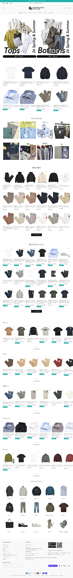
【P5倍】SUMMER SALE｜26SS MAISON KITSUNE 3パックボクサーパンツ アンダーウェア (53, 282)
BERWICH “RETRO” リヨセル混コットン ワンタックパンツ (19, 227)
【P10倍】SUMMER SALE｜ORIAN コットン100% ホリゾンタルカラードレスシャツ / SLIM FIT (53, 261)
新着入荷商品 (36, 167)
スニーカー (36, 531)
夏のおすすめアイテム (36, 244)
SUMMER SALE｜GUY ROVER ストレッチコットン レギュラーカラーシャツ (33, 434)
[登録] (22, 565)
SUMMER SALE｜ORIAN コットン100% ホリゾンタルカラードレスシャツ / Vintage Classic (11, 106)
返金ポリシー (5, 551)
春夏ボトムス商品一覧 (53, 56)
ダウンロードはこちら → (52, 557)
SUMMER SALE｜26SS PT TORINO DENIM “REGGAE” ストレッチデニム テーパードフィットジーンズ (30, 262)
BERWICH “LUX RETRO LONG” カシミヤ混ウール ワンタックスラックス (30, 227)
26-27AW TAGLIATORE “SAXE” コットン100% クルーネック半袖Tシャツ (21, 465)
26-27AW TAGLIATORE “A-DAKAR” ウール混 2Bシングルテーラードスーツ (45, 82)
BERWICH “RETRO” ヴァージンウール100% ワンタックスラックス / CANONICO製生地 (8, 227)
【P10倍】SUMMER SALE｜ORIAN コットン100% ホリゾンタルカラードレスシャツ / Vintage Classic (8, 435)
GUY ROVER (61, 161)
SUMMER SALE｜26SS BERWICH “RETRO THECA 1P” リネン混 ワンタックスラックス (9, 370)
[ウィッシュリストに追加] (18, 65)
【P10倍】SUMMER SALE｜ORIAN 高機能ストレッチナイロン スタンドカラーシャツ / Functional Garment (21, 435)
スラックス (22, 515)
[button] (4, 8)
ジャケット (22, 498)
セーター (49, 498)
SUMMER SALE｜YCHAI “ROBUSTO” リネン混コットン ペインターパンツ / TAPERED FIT (21, 370)
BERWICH (10, 140)
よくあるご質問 (6, 547)
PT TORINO (61, 140)
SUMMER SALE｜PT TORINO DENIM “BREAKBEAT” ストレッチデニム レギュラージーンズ (19, 261)
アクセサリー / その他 (63, 531)
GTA (27, 161)
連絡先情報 (61, 575)
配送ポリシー (47, 575)
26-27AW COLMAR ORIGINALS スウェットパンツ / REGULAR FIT (8, 186)
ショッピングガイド (6, 557)
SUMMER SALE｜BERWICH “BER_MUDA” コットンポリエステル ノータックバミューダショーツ (30, 302)
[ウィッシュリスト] (66, 8)
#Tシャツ (5, 322)
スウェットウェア (49, 515)
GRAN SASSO (27, 140)
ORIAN (44, 140)
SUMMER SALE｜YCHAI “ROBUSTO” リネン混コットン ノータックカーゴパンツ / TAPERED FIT (33, 370)
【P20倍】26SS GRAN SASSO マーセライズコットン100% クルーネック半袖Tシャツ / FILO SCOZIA (11, 83)
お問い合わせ (5, 545)
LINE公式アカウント (29, 557)
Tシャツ (62, 515)
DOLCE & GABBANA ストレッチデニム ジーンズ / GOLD (8, 281)
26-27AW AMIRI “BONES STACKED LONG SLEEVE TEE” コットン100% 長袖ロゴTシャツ (33, 339)
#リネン (5, 354)
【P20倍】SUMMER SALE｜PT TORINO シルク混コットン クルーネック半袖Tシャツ (21, 339)
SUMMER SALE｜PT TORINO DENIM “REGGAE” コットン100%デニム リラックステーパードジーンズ (61, 106)
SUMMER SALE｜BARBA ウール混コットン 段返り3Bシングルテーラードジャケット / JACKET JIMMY (19, 302)
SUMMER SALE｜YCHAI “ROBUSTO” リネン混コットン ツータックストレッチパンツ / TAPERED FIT (57, 370)
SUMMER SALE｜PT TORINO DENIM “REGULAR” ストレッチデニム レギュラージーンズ (8, 301)
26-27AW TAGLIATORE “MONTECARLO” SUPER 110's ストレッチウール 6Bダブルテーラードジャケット (61, 83)
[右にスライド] (39, 347)
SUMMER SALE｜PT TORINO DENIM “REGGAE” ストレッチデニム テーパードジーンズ (64, 281)
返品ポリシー (31, 575)
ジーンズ (35, 515)
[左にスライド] (34, 347)
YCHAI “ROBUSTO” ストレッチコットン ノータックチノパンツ (64, 186)
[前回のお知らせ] (23, 3)
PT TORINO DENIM (10, 161)
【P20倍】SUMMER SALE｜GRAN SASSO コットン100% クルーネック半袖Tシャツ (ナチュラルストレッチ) (42, 302)
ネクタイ (49, 531)
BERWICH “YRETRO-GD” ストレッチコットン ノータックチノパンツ (64, 227)
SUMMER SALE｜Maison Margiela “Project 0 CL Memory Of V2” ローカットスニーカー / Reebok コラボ (64, 261)
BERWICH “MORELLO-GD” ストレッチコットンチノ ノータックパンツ (57, 403)
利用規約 (4, 549)
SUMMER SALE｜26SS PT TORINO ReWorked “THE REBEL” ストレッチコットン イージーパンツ (45, 106)
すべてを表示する (36, 234)
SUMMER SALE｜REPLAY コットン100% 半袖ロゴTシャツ (45, 339)
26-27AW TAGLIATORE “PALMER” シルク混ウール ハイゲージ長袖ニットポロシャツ (57, 466)
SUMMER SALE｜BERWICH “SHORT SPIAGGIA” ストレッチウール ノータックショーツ (33, 402)
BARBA (44, 161)
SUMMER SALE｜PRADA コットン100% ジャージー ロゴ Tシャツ (57, 339)
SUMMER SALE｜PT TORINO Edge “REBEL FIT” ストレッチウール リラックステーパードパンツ (21, 402)
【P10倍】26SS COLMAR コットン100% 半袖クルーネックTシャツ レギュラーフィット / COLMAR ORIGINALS (42, 282)
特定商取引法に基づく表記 (54, 575)
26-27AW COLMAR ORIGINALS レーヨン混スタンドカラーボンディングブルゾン (42, 186)
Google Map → (28, 551)
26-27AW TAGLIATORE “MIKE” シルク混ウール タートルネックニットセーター (45, 466)
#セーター (5, 449)
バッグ (9, 531)
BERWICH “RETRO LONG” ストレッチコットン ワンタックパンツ (30, 207)
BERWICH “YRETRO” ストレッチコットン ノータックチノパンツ (53, 227)
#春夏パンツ (6, 386)
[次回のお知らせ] (49, 3)
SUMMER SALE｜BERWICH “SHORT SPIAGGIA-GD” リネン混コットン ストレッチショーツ (45, 402)
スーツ (9, 515)
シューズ (22, 531)
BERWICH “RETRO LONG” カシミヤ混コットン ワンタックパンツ (8, 207)
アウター (8, 498)
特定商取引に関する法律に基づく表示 (10, 555)
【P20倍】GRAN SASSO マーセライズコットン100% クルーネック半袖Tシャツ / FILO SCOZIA (53, 302)
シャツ (63, 498)
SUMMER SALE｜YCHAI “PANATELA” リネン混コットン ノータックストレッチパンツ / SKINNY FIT (45, 370)
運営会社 (4, 559)
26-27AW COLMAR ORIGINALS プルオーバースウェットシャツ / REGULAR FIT (53, 186)
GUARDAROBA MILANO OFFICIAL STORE (20, 575)
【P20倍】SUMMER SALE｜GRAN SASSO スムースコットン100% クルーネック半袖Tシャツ (8, 261)
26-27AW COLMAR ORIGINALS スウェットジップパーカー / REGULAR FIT (19, 186)
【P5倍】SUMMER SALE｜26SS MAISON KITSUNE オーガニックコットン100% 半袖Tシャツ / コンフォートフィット (30, 282)
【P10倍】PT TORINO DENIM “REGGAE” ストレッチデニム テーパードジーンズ (19, 281)
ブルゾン (35, 498)
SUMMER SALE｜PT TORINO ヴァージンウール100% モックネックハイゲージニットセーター (8, 466)
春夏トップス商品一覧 (19, 56)
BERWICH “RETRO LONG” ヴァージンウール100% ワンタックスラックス (42, 207)
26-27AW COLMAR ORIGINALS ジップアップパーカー (30, 186)
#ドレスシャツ (6, 418)
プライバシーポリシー (7, 553)
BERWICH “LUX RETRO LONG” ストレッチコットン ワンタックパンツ (19, 207)
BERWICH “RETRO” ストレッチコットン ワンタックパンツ (64, 206)
